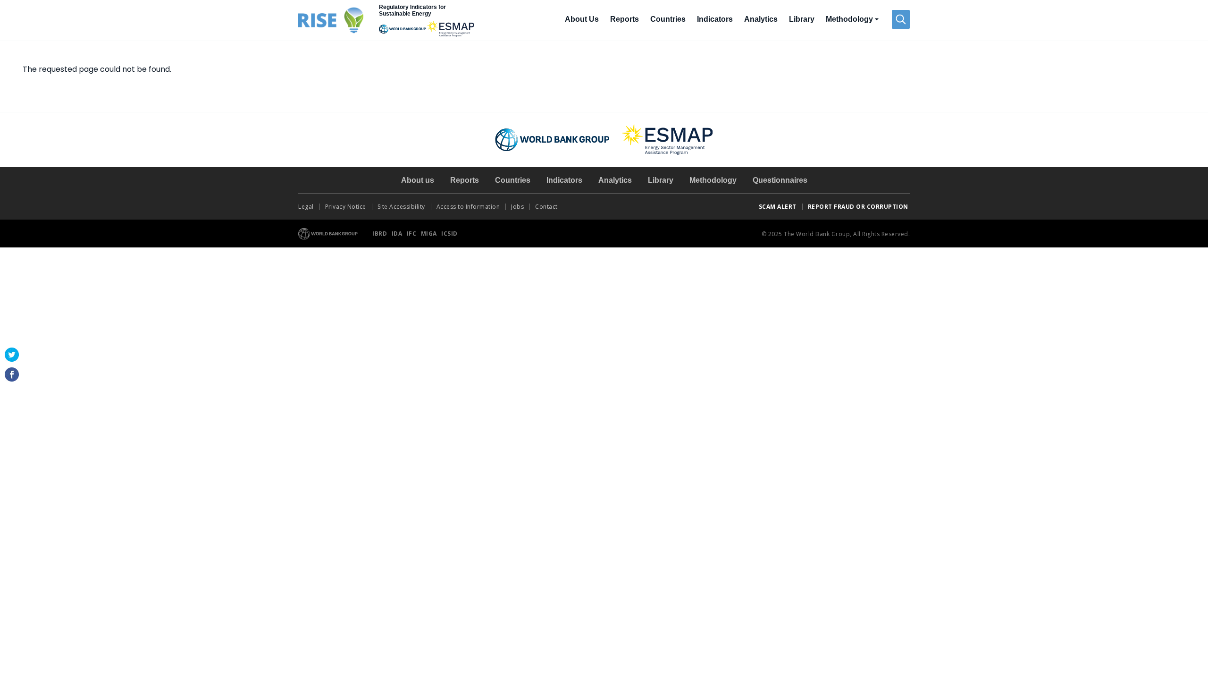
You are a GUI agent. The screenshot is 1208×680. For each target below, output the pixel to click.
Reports (624, 19)
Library (801, 19)
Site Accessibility (401, 207)
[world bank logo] (552, 139)
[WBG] (402, 28)
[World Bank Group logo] (328, 233)
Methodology (713, 180)
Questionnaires (780, 180)
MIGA (430, 234)
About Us (582, 19)
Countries (668, 19)
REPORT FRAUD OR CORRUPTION (859, 207)
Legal (306, 207)
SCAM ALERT (778, 207)
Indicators (715, 19)
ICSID (449, 234)
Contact (547, 207)
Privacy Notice (345, 207)
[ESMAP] (450, 29)
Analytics (761, 19)
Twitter (12, 355)
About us (417, 180)
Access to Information (468, 207)
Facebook (12, 374)
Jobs (517, 207)
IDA (398, 234)
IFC (412, 234)
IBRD (380, 234)
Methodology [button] (849, 19)
